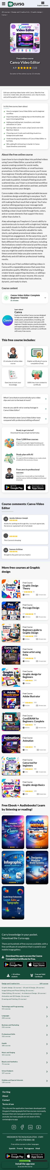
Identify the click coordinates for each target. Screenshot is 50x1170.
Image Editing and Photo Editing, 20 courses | (18, 990)
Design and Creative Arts (25, 983)
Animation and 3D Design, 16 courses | (16, 996)
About (5, 1096)
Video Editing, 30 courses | (11, 993)
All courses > (6, 12)
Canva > (5, 15)
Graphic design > (37, 12)
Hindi (37, 1148)
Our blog (6, 1092)
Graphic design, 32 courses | (12, 988)
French (20, 1148)
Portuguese (29, 1148)
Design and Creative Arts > (21, 12)
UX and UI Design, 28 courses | (34, 988)
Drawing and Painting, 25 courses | (14, 999)
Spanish (12, 1148)
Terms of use (8, 1104)
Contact (6, 1100)
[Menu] (3, 3)
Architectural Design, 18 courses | (34, 993)
